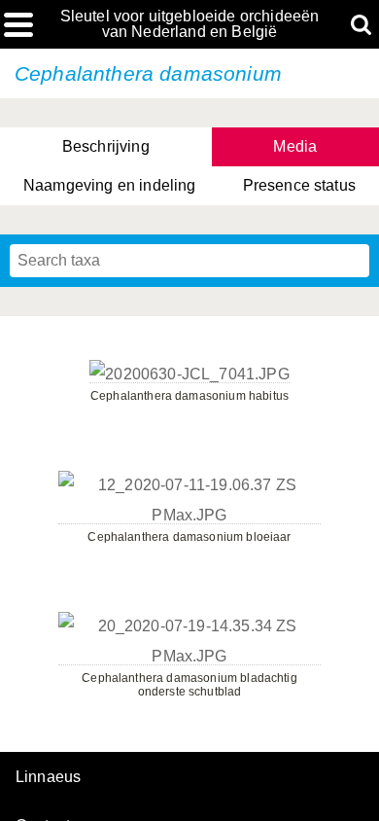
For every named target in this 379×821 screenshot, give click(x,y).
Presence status (299, 185)
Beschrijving (106, 146)
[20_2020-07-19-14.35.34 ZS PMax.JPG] (189, 656)
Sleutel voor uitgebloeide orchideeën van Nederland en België (190, 24)
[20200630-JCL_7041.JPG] (189, 374)
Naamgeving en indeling (109, 185)
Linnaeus (48, 777)
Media (295, 146)
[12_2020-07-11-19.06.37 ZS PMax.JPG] (189, 515)
